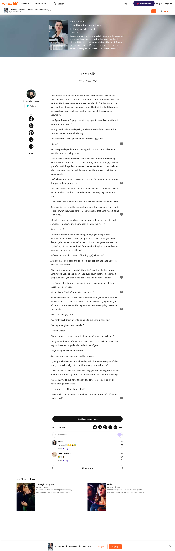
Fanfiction (74, 33)
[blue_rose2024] (54, 454)
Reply (65, 449)
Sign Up (115, 546)
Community (39, 3)
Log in (101, 546)
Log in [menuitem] (159, 3)
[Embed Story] (31, 146)
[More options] (122, 441)
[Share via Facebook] (31, 118)
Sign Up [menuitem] (168, 3)
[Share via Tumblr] (31, 139)
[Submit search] (54, 4)
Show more (87, 468)
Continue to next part (88, 419)
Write (127, 3)
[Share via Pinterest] (31, 132)
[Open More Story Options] (31, 153)
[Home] (10, 3)
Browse (24, 3)
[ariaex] (54, 442)
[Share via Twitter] (31, 125)
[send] (119, 435)
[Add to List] (153, 11)
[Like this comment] (121, 445)
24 (96, 81)
